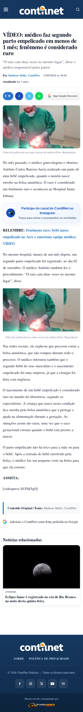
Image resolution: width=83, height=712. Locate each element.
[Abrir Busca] (78, 9)
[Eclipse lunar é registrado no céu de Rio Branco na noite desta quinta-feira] (41, 567)
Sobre (19, 658)
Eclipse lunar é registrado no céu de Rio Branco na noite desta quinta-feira (40, 598)
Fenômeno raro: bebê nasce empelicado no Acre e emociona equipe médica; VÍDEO (39, 236)
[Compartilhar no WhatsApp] (39, 96)
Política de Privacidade (49, 658)
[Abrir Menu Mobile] (6, 9)
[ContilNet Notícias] (41, 9)
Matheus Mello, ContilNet (24, 75)
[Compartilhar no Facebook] (19, 96)
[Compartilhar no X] (29, 96)
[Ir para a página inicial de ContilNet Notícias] (41, 647)
